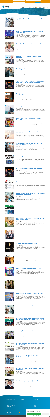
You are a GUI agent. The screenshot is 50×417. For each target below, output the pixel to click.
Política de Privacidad (40, 415)
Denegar (38, 413)
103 (29, 405)
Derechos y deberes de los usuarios (10, 399)
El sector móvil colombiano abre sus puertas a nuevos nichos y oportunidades (28, 57)
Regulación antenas (8, 406)
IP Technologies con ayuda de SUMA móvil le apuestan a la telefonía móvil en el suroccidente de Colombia (30, 281)
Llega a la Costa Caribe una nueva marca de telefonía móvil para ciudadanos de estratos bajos (29, 69)
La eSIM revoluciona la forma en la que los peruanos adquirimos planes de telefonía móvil (30, 94)
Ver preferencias (45, 413)
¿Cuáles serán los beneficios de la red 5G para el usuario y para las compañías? (29, 181)
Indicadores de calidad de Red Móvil (10, 405)
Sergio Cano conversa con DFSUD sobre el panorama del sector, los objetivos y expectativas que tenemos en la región (29, 256)
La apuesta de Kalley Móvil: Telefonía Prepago (25, 230)
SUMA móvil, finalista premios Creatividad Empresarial (27, 243)
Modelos (30, 7)
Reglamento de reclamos (9, 400)
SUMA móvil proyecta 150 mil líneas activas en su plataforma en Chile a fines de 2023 (30, 306)
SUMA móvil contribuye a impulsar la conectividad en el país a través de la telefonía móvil (30, 344)
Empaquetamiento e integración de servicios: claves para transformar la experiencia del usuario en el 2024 (30, 194)
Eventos (22, 34)
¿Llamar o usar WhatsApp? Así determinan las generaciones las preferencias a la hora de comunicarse (29, 144)
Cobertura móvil (8, 407)
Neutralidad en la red (8, 404)
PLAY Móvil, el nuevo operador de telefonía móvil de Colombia (29, 168)
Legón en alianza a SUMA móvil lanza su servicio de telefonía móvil (29, 293)
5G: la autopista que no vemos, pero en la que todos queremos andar (30, 206)
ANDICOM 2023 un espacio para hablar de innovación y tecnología (29, 268)
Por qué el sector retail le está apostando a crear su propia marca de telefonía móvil (30, 132)
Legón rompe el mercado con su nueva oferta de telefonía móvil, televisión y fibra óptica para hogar (29, 331)
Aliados (39, 7)
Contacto (21, 401)
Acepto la (30, 2)
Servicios (34, 7)
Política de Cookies (35, 415)
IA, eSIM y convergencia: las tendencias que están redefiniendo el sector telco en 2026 (29, 32)
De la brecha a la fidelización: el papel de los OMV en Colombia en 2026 (29, 44)
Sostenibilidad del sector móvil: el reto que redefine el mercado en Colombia (29, 19)
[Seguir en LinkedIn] (3, 4)
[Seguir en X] (6, 4)
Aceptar (30, 413)
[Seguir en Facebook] (4, 4)
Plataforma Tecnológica (37, 401)
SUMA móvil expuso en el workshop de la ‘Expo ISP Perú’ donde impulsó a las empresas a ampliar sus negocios (29, 356)
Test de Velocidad (22, 399)
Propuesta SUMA (24, 7)
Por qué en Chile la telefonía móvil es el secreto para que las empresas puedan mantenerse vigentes (30, 219)
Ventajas (35, 404)
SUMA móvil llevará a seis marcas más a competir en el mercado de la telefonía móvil (30, 369)
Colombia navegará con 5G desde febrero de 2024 (26, 156)
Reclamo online (22, 400)
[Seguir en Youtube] (7, 4)
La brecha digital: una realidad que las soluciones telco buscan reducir (30, 106)
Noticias (22, 46)
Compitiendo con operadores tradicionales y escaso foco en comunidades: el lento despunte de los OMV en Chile (28, 381)
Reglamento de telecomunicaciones (10, 401)
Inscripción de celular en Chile (9, 408)
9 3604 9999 (28, 407)
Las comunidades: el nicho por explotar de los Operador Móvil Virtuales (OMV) (28, 119)
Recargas (44, 7)
